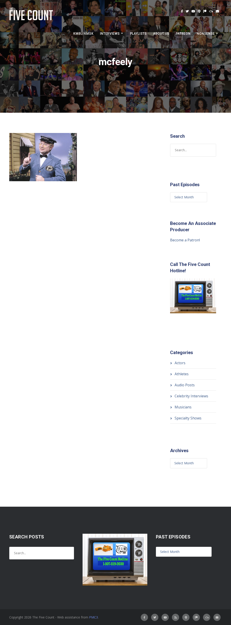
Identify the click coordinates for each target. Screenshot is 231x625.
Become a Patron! (185, 240)
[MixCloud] (211, 11)
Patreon (183, 33)
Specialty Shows (188, 418)
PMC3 (93, 617)
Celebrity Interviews (191, 396)
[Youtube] (193, 11)
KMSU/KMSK (83, 33)
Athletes (182, 373)
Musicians (183, 407)
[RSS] (175, 617)
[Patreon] (205, 11)
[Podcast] (199, 11)
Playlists (138, 33)
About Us (161, 33)
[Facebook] (182, 11)
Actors (180, 362)
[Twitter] (187, 11)
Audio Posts (185, 384)
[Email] (217, 11)
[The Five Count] (31, 14)
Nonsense (206, 33)
